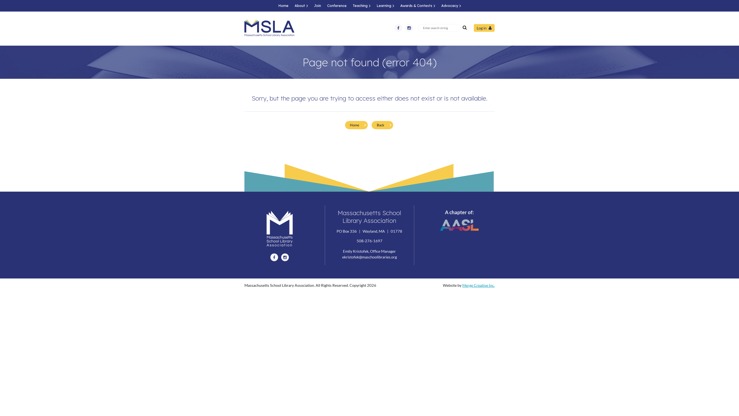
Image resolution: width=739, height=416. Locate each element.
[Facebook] (398, 28)
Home (354, 125)
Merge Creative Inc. (478, 285)
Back (380, 125)
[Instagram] (409, 28)
